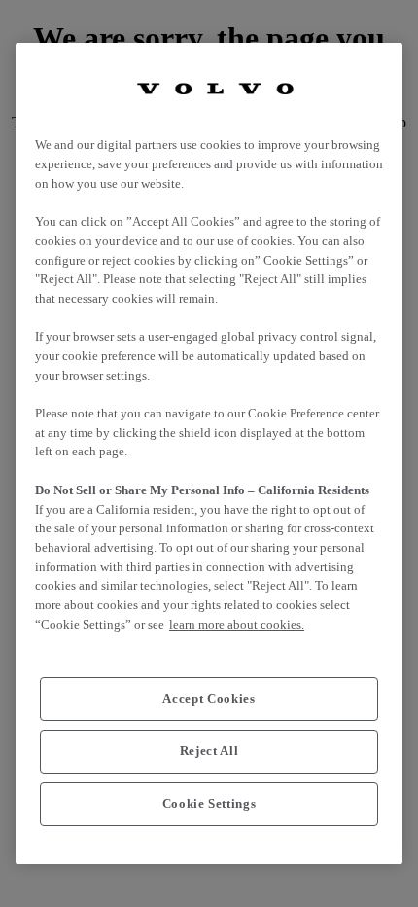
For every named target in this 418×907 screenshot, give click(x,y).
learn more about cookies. (236, 624)
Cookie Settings (209, 803)
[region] (209, 453)
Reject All (209, 751)
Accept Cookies (208, 698)
